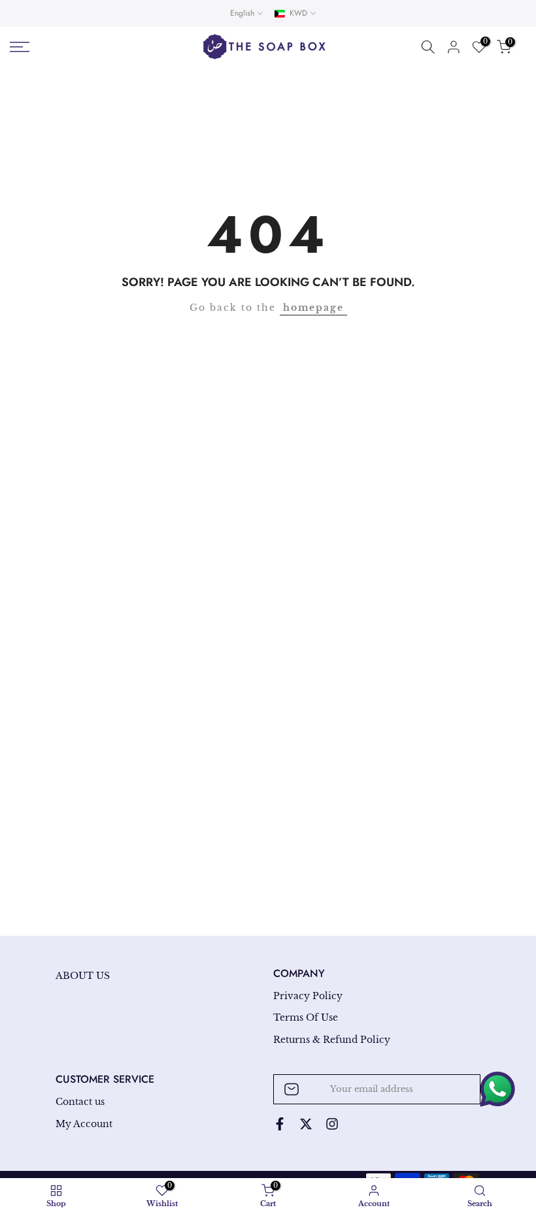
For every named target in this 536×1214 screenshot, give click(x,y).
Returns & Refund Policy (331, 1040)
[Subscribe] (457, 1089)
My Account (84, 1124)
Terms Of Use (305, 1017)
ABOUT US (83, 976)
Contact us (80, 1102)
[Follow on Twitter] (305, 1124)
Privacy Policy (308, 996)
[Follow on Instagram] (332, 1124)
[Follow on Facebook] (279, 1124)
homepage (313, 307)
